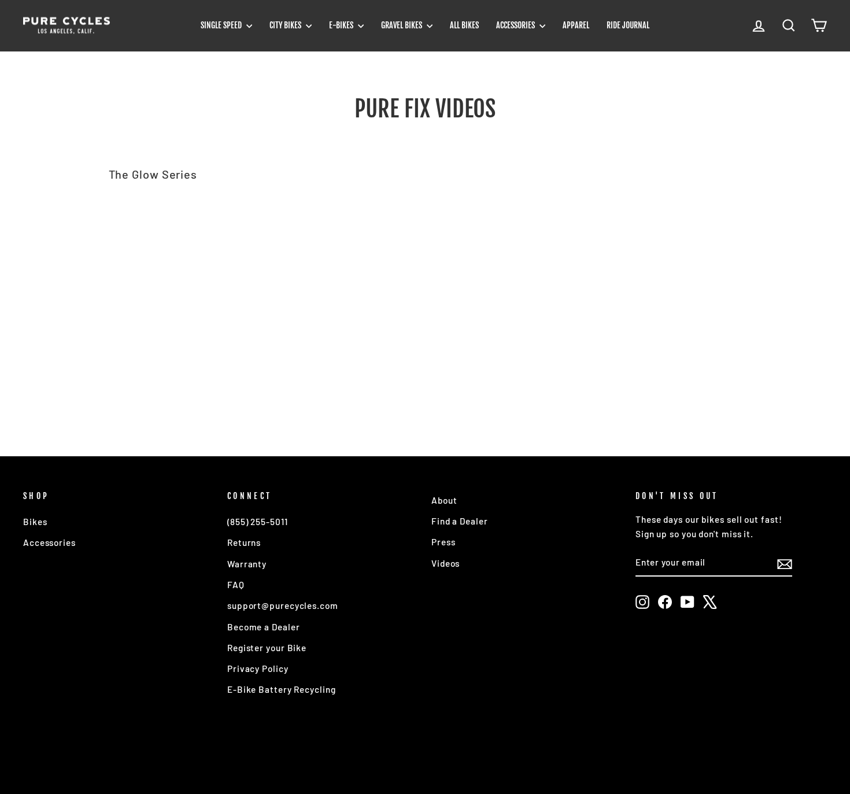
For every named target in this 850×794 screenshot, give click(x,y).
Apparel (576, 25)
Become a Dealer (263, 627)
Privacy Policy (258, 668)
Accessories (516, 25)
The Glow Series (153, 174)
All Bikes (464, 25)
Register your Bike (266, 647)
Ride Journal (628, 25)
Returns (244, 542)
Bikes (35, 521)
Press (443, 542)
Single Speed (222, 25)
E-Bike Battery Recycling (281, 689)
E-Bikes (342, 25)
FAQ (236, 584)
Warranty (247, 564)
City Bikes (286, 25)
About (444, 500)
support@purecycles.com (282, 605)
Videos (445, 563)
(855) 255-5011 (257, 521)
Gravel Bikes (402, 25)
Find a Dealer (459, 521)
